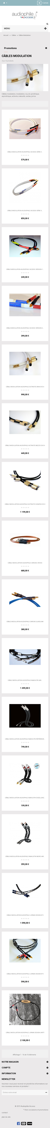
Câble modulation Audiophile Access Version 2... (25, 328)
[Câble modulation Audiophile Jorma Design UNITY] (25, 1009)
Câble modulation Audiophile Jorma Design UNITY (25, 1032)
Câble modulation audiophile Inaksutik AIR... (25, 680)
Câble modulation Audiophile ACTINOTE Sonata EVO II (25, 504)
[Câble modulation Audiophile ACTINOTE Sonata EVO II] (25, 481)
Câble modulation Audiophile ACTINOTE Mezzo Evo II (25, 445)
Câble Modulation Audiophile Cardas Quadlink (25, 621)
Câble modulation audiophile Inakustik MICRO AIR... (25, 856)
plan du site (6, 1117)
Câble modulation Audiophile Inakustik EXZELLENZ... (25, 798)
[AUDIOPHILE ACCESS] (25, 15)
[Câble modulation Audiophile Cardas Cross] (25, 540)
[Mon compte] (4, 3)
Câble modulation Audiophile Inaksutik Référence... (25, 739)
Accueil (5, 35)
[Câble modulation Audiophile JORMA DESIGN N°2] (25, 892)
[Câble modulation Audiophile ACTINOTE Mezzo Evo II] (25, 422)
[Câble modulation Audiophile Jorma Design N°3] (25, 951)
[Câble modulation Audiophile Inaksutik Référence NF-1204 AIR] (25, 716)
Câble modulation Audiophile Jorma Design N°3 (25, 974)
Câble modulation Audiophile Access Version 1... (25, 269)
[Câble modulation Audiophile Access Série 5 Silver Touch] (25, 187)
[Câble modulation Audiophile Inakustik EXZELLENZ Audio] (25, 774)
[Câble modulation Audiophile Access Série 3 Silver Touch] (25, 129)
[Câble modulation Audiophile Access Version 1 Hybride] (25, 246)
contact (5, 1113)
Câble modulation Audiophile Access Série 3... (25, 152)
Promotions (10, 48)
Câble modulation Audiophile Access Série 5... (25, 210)
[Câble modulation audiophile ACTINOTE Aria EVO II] (25, 363)
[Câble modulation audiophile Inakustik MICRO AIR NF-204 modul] (25, 833)
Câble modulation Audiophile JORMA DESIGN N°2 (25, 915)
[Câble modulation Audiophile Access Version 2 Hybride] (25, 305)
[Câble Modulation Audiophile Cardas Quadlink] (25, 598)
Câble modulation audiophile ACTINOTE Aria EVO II (25, 387)
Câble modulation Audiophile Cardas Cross (25, 563)
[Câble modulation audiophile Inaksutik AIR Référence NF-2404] (25, 657)
